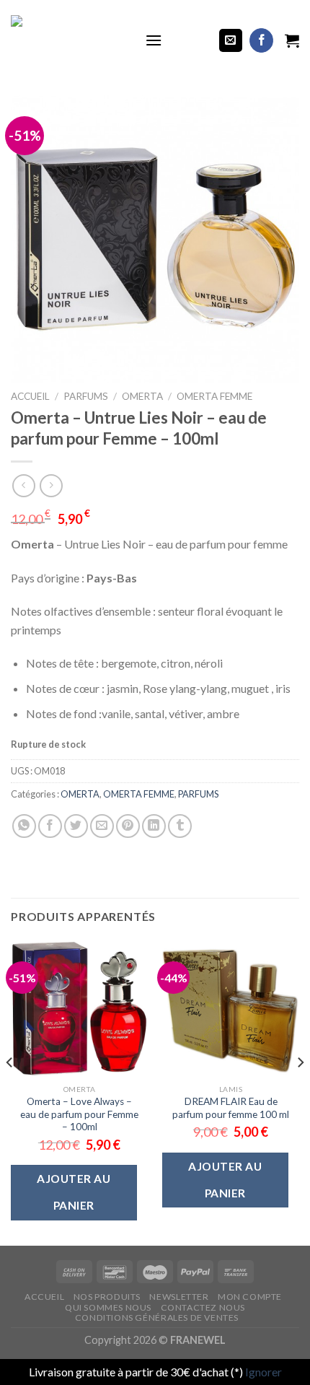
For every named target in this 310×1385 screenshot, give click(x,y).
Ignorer (263, 1372)
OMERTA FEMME (214, 396)
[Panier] (292, 40)
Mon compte (250, 1296)
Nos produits (107, 1296)
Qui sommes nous (108, 1307)
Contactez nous (203, 1307)
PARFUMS (85, 396)
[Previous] (10, 1091)
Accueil (30, 396)
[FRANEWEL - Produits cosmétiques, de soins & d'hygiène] (67, 40)
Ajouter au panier (73, 1192)
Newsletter (178, 1296)
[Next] (300, 1091)
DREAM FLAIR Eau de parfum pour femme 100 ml (230, 1108)
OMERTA (142, 396)
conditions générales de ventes (157, 1317)
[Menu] (153, 40)
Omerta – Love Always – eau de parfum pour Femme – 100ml (79, 1114)
